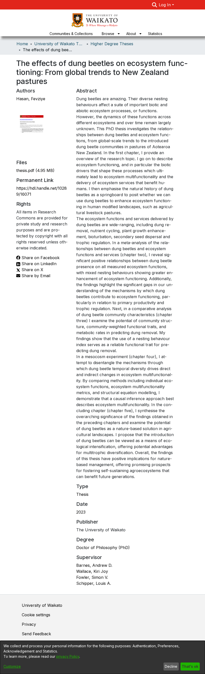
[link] (35, 170)
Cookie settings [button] (36, 614)
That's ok (190, 666)
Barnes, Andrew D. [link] (94, 565)
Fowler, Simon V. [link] (92, 577)
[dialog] (102, 657)
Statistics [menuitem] (155, 33)
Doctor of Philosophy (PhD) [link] (103, 547)
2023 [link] (81, 512)
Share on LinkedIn (38, 263)
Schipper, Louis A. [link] (93, 583)
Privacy (29, 624)
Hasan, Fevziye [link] (30, 98)
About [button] (131, 33)
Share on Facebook (40, 257)
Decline (171, 666)
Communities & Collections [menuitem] (71, 33)
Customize (12, 666)
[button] (154, 5)
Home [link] (22, 43)
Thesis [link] (82, 494)
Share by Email (35, 275)
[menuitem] (109, 33)
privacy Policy (67, 656)
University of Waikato (42, 605)
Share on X (31, 269)
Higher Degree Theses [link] (111, 43)
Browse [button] (108, 33)
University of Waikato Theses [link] (59, 43)
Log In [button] (165, 4)
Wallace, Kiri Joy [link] (92, 571)
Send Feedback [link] (36, 633)
